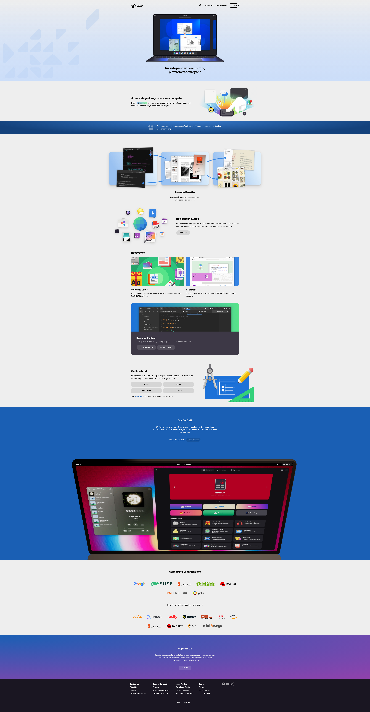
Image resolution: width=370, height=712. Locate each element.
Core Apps (183, 233)
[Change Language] (200, 5)
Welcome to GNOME (161, 690)
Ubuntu (156, 430)
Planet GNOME (205, 690)
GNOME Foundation (137, 693)
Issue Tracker (181, 684)
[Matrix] (232, 684)
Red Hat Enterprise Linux (204, 427)
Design (178, 384)
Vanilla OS (205, 430)
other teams (140, 396)
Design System (167, 347)
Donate (234, 5)
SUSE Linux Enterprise (192, 430)
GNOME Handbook (160, 693)
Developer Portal (147, 347)
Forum (201, 687)
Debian (163, 430)
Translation (146, 391)
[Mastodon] (223, 684)
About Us (209, 5)
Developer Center (183, 687)
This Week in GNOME (184, 693)
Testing (179, 391)
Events (202, 684)
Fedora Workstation (174, 430)
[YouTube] (227, 684)
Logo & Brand (204, 693)
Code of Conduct (160, 684)
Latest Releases (182, 690)
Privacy (156, 687)
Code (146, 384)
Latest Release (193, 440)
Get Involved (222, 5)
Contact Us (134, 684)
